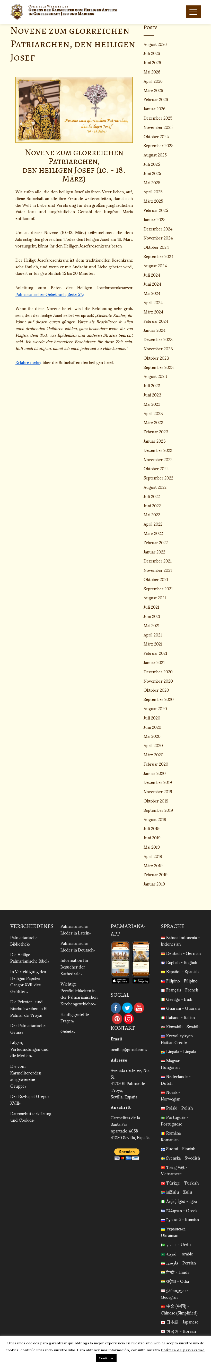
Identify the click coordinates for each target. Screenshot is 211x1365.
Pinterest (117, 1018)
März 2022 (153, 533)
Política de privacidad (183, 1349)
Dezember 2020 (158, 671)
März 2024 (153, 311)
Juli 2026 (152, 53)
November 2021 (158, 570)
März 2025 (153, 201)
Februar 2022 (156, 542)
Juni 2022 (152, 505)
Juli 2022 (152, 496)
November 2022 (158, 459)
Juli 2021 (151, 607)
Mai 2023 (152, 404)
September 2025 (158, 145)
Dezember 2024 (158, 228)
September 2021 (158, 588)
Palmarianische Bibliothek (24, 940)
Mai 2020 (152, 736)
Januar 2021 (154, 662)
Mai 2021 (152, 625)
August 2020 (155, 708)
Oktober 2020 (156, 690)
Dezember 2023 (158, 339)
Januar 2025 (154, 219)
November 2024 (158, 237)
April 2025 (153, 191)
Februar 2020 (156, 764)
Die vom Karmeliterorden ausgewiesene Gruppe (25, 1076)
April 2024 (153, 302)
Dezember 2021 (158, 561)
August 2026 (155, 44)
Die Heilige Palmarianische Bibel (29, 957)
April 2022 (153, 524)
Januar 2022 (154, 551)
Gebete (67, 1031)
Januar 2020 (155, 773)
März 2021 (153, 644)
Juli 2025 (152, 164)
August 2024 (155, 265)
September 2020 (159, 699)
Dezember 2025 (158, 118)
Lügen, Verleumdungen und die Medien (29, 1048)
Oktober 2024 (156, 247)
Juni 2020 (152, 727)
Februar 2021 (155, 653)
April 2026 (153, 81)
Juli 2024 (152, 275)
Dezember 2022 (158, 450)
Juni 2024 (152, 284)
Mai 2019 (152, 847)
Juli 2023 (152, 385)
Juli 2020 (152, 718)
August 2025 (155, 154)
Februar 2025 (156, 210)
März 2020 (153, 754)
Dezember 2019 (158, 782)
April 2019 (153, 856)
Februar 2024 (156, 321)
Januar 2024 (155, 330)
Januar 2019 (154, 884)
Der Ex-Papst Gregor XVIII (29, 1099)
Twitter (127, 1008)
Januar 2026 (154, 108)
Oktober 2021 (156, 579)
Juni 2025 (152, 173)
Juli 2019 (152, 828)
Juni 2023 (152, 394)
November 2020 (158, 681)
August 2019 (155, 819)
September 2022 (158, 477)
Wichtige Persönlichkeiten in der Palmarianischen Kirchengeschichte (79, 994)
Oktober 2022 (156, 468)
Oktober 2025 (156, 136)
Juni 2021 (152, 616)
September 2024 (159, 256)
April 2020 (153, 745)
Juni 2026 (152, 62)
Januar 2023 (155, 441)
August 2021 (155, 597)
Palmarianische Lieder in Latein (74, 929)
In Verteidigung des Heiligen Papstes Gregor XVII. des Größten (28, 981)
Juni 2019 (152, 837)
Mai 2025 (152, 182)
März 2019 (153, 865)
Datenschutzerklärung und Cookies (30, 1116)
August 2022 (155, 487)
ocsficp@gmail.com (128, 1049)
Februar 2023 (156, 431)
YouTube (139, 1008)
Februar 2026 (156, 99)
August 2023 (155, 376)
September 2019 (158, 810)
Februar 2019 (156, 874)
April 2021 (153, 634)
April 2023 (153, 413)
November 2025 (158, 127)
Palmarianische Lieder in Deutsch (76, 946)
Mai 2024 (152, 293)
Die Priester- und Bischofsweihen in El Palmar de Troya (29, 1008)
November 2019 (158, 791)
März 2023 (153, 422)
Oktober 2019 (156, 801)
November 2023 (158, 348)
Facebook (116, 1008)
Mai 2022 (152, 514)
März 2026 (153, 90)
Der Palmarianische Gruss (28, 1028)
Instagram (129, 1018)
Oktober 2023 (156, 358)
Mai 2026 (152, 71)
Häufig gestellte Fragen (74, 1017)
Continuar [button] (106, 1358)
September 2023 (159, 367)
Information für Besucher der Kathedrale (74, 966)
